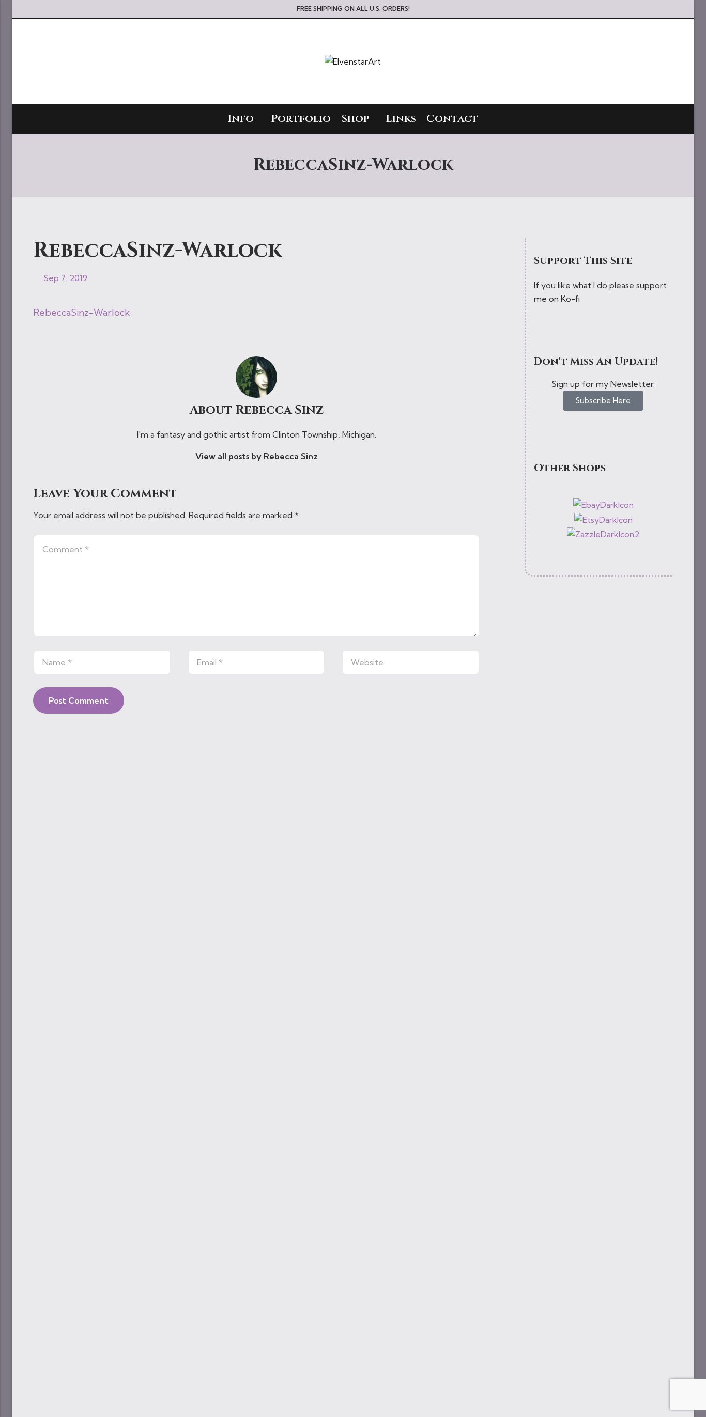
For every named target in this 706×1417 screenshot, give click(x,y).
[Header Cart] (669, 61)
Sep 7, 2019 (65, 278)
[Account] (631, 61)
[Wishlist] (650, 61)
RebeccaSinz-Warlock (81, 312)
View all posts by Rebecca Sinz (256, 456)
